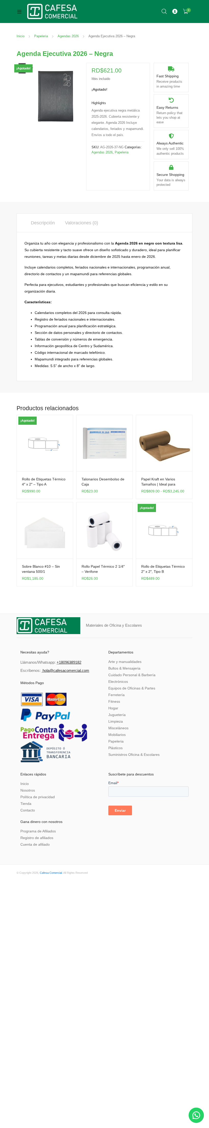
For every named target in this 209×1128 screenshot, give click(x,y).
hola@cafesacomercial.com (66, 670)
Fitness (114, 701)
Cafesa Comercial (51, 872)
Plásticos (115, 748)
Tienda (25, 804)
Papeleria (41, 36)
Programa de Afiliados (38, 831)
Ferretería (116, 695)
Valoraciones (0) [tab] (81, 222)
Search (164, 11)
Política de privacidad (37, 797)
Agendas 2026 (68, 36)
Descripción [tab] (43, 222)
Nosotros (27, 790)
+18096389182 (69, 662)
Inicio (20, 36)
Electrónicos (118, 682)
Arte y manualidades (124, 662)
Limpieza (115, 721)
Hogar (113, 708)
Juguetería (117, 715)
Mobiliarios (117, 735)
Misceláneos (118, 728)
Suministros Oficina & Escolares (134, 755)
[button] (196, 1115)
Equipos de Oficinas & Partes (131, 688)
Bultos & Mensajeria (124, 668)
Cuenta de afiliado (35, 844)
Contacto (27, 810)
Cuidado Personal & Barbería (131, 675)
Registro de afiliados (36, 838)
